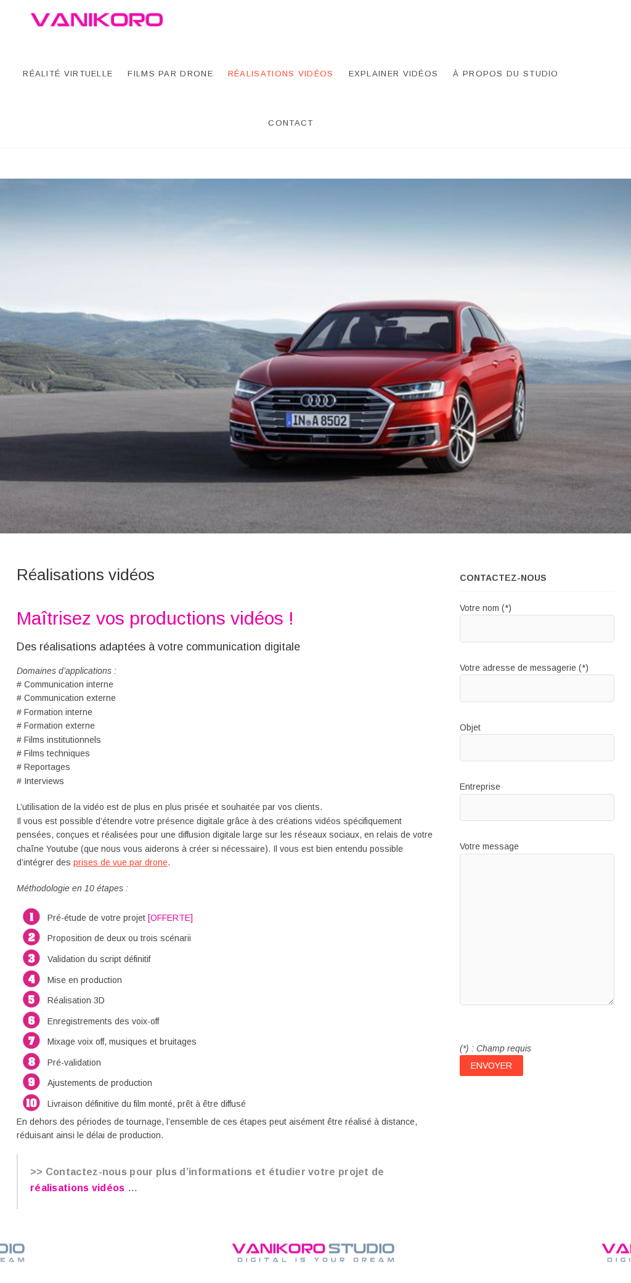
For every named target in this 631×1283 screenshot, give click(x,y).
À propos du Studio (505, 73)
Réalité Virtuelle (68, 73)
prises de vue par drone (120, 862)
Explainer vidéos (394, 73)
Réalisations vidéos (281, 73)
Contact (290, 122)
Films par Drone (170, 73)
